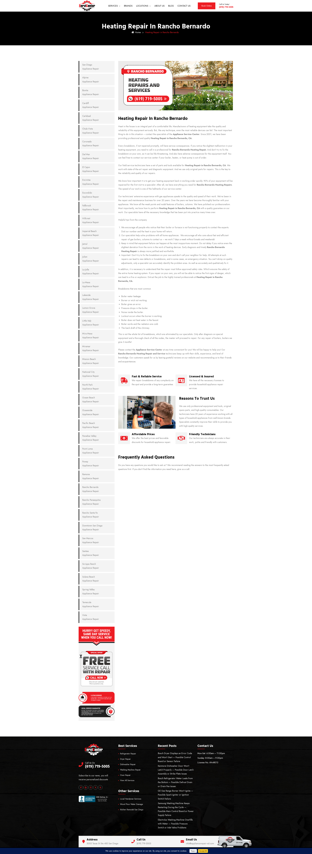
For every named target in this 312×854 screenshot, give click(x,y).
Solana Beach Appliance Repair (90, 578)
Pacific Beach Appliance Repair (90, 425)
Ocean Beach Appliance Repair (90, 399)
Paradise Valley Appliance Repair (90, 437)
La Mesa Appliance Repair (90, 284)
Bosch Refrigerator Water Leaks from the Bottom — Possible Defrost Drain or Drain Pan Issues (175, 782)
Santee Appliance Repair (90, 553)
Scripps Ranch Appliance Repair (90, 565)
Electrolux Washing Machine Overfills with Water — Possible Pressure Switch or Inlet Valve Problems (175, 823)
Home (138, 32)
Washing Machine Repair (130, 769)
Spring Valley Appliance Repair (90, 591)
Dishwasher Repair (128, 764)
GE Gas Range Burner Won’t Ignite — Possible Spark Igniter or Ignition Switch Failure (175, 794)
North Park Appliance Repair (90, 386)
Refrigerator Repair (128, 753)
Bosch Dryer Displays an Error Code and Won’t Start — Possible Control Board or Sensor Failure (175, 757)
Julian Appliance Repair (90, 258)
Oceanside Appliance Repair (90, 412)
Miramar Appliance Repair (90, 348)
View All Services (127, 780)
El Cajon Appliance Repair (90, 169)
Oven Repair (125, 775)
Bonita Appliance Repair (90, 92)
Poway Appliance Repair (90, 463)
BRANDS (128, 5)
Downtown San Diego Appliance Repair (92, 527)
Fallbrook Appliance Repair (90, 207)
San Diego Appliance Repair (90, 66)
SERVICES (113, 5)
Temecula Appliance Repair (90, 604)
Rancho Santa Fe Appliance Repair (90, 514)
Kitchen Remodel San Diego (131, 809)
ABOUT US (159, 5)
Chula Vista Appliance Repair (90, 130)
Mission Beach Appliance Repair (90, 361)
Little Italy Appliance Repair (90, 322)
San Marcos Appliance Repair (90, 540)
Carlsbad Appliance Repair (90, 118)
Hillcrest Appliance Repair (90, 220)
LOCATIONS (142, 5)
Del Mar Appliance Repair (90, 156)
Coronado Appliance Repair (90, 143)
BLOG (171, 5)
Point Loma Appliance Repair (90, 450)
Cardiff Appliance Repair (90, 105)
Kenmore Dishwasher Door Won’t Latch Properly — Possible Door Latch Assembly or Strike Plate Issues (176, 769)
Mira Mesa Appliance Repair (90, 335)
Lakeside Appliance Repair (90, 297)
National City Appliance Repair (90, 373)
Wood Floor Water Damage (131, 804)
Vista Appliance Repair (90, 617)
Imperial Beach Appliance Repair (90, 233)
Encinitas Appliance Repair (90, 181)
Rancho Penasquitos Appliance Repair (91, 501)
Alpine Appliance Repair (90, 79)
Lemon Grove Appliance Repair (90, 309)
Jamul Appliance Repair (90, 245)
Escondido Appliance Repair (90, 194)
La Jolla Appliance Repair (90, 271)
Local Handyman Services (130, 798)
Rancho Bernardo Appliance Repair (90, 489)
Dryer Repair (125, 759)
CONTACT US (183, 5)
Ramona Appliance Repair (90, 476)
